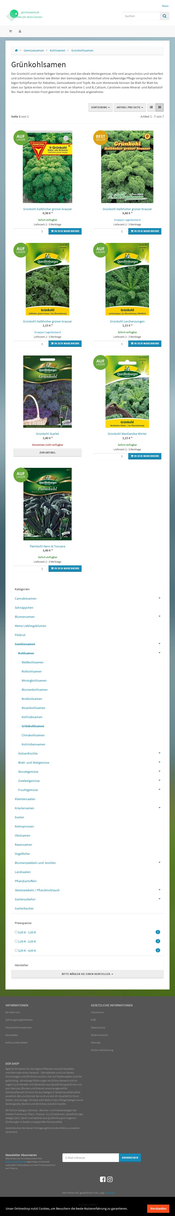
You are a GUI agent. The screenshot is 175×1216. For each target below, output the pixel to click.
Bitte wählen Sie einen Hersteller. (86, 974)
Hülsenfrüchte (28, 753)
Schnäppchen (24, 607)
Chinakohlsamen (33, 735)
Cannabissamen (25, 598)
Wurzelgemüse (28, 772)
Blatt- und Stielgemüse (33, 762)
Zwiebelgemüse (29, 781)
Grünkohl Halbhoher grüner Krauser (127, 209)
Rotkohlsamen (32, 671)
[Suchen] (165, 16)
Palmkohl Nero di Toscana (47, 546)
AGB (93, 1019)
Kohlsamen (26, 653)
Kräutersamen (24, 808)
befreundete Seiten (16, 1042)
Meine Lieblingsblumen (30, 626)
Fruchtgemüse (28, 790)
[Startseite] (16, 50)
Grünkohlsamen (33, 726)
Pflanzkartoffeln (26, 881)
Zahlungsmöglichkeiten (19, 1019)
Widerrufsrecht (99, 1035)
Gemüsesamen (25, 644)
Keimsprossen (24, 826)
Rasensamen (23, 844)
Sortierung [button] (99, 107)
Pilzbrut (20, 635)
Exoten (19, 817)
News (165, 6)
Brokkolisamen (32, 699)
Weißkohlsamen (33, 662)
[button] (151, 107)
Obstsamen (22, 835)
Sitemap (95, 1042)
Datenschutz (98, 1027)
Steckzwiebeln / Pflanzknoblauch (37, 890)
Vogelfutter (22, 854)
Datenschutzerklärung (15, 1161)
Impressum (97, 1012)
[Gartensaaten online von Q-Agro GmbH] (30, 15)
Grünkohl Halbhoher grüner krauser (47, 321)
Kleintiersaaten (25, 799)
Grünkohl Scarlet (47, 434)
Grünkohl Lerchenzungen (127, 321)
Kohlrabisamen (32, 717)
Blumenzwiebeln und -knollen (35, 863)
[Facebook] (103, 1179)
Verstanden (158, 1208)
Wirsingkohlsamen (34, 680)
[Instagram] (110, 1179)
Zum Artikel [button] (47, 452)
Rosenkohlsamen (33, 708)
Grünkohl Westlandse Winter (127, 434)
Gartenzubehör (25, 899)
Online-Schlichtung (102, 1050)
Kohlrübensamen (33, 744)
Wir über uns (12, 1012)
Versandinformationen (18, 1027)
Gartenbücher (24, 908)
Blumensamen (25, 617)
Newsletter (11, 1035)
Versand (110, 1192)
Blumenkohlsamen (35, 690)
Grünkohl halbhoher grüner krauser (47, 209)
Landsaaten (23, 872)
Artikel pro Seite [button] (129, 107)
